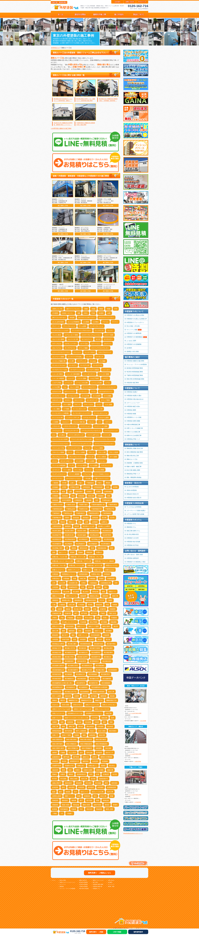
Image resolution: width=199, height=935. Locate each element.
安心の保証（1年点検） (134, 326)
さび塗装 (86, 322)
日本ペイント (82, 635)
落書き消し (81, 765)
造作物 (93, 779)
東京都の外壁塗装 (83, 882)
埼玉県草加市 (108, 539)
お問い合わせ (111, 880)
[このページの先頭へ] (137, 865)
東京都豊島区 (83, 687)
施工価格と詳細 (63, 205)
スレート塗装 (74, 387)
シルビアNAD (94, 378)
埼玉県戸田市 (107, 535)
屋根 (103, 591)
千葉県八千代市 (57, 504)
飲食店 (107, 805)
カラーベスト (95, 343)
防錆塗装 (55, 800)
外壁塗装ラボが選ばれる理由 (135, 315)
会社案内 (129, 348)
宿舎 (82, 587)
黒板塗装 (99, 809)
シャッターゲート (89, 374)
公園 (70, 491)
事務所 (108, 483)
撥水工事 (55, 631)
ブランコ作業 (80, 452)
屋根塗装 (105, 596)
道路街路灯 (68, 783)
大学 (53, 583)
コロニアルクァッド (104, 352)
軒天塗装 (63, 779)
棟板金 (54, 700)
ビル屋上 (62, 435)
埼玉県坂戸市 (56, 535)
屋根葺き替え (66, 600)
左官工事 (72, 604)
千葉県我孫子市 (96, 509)
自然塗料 (95, 761)
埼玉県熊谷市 (83, 539)
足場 (97, 774)
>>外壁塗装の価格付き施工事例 (61, 128)
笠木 (81, 752)
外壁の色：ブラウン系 (83, 561)
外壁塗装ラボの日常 (133, 538)
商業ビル (72, 522)
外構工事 (83, 578)
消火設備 (88, 722)
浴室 (62, 722)
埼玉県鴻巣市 (105, 544)
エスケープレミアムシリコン (91, 335)
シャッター (106, 370)
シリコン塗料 (81, 378)
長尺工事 (110, 792)
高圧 (81, 809)
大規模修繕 (93, 583)
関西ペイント (69, 796)
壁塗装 (72, 552)
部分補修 (98, 783)
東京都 (108, 639)
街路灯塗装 (99, 770)
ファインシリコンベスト (60, 444)
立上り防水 (72, 752)
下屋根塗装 (90, 483)
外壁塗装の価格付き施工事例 (135, 361)
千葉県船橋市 (107, 513)
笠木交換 (89, 752)
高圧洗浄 (89, 809)
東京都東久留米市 (58, 665)
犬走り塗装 (101, 731)
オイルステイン (87, 339)
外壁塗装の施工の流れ (133, 406)
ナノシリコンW (57, 417)
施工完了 (65, 635)
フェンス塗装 (98, 448)
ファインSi (106, 435)
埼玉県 (77, 526)
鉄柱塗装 (72, 787)
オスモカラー (108, 339)
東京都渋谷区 (56, 674)
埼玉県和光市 (107, 531)
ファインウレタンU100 (59, 439)
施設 (73, 635)
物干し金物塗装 (81, 731)
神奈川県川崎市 (101, 739)
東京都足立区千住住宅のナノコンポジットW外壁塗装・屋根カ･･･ (63, 99)
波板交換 (104, 718)
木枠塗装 (55, 639)
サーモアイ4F (84, 365)
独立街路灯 (112, 731)
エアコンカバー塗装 (71, 335)
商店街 (63, 522)
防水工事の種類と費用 (133, 470)
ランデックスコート (58, 474)
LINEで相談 (117, 932)
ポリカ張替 (79, 461)
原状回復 (76, 517)
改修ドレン (98, 631)
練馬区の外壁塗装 (106, 757)
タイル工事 (85, 396)
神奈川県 (102, 735)
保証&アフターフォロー (98, 880)
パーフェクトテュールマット (91, 430)
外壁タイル (86, 570)
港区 (104, 722)
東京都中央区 (98, 644)
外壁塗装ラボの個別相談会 (136, 337)
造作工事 (84, 779)
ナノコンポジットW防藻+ (60, 413)
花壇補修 (105, 761)
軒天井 (54, 779)
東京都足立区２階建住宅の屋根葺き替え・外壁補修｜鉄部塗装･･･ (108, 99)
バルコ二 (91, 422)
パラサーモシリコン (69, 426)
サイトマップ (111, 884)
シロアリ (105, 378)
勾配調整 (88, 500)
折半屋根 (104, 622)
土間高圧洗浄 (56, 526)
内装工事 (91, 496)
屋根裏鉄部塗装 (91, 600)
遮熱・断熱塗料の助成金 (134, 477)
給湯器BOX (56, 757)
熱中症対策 (68, 731)
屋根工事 (115, 596)
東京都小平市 (69, 657)
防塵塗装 (87, 796)
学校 (63, 587)
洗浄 (112, 718)
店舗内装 (103, 609)
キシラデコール (70, 348)
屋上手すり (56, 591)
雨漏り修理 (65, 805)
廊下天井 (94, 613)
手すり (79, 618)
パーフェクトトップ (111, 430)
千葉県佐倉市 (106, 500)
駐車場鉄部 (64, 809)
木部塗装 (83, 639)
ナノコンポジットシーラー (81, 413)
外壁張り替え (95, 574)
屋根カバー (112, 591)
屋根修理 (83, 596)
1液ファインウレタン (73, 309)
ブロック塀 (101, 452)
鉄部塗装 (81, 787)
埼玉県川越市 (81, 535)
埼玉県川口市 (69, 535)
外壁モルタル (109, 570)
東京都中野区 (111, 644)
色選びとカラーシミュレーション (67, 882)
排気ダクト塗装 (57, 626)
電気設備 (76, 805)
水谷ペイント (56, 718)
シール (107, 383)
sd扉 (108, 313)
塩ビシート (62, 552)
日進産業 (106, 635)
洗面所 (54, 722)
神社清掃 (108, 748)
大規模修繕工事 (106, 583)
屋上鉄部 (76, 591)
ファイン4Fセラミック (76, 435)
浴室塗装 (70, 722)
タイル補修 (107, 396)
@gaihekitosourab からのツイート (133, 833)
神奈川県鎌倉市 (87, 748)
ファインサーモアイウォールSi (81, 439)
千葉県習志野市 (94, 513)
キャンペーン (63, 884)
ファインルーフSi (58, 448)
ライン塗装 (67, 470)
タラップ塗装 (105, 400)
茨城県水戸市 (69, 765)
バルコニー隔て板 (79, 422)
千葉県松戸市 (109, 509)
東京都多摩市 (108, 652)
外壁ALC (99, 552)
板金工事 (111, 691)
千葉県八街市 (70, 504)
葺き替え (112, 765)
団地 (79, 522)
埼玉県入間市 (69, 531)
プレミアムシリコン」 (76, 457)
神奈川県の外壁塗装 (84, 888)
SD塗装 (101, 313)
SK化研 (72, 317)
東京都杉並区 (107, 661)
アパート (115, 322)
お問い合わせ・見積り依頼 (135, 554)
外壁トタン (98, 570)
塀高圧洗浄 (83, 548)
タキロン (68, 400)
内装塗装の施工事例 (133, 382)
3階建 (101, 309)
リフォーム (86, 474)
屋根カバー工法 (57, 596)
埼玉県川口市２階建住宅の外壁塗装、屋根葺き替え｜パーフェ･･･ (63, 123)
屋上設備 (66, 591)
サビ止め (93, 361)
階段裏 (74, 800)
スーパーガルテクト (89, 387)
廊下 (76, 613)
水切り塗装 (65, 705)
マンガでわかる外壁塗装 (134, 507)
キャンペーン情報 (134, 329)
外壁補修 (66, 578)
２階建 (54, 813)
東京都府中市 (95, 657)
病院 (84, 735)
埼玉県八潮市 (81, 531)
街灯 (70, 770)
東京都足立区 (56, 691)
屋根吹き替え (94, 596)
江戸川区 (95, 718)
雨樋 (97, 800)
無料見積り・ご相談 (96, 932)
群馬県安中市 (74, 761)
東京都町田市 (105, 674)
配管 (106, 783)
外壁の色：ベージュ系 (76, 565)
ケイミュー (77, 352)
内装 (73, 496)
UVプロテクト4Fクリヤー (86, 317)
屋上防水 (86, 591)
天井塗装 (55, 587)
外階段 (101, 578)
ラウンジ (88, 470)
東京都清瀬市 (112, 670)
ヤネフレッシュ (106, 465)
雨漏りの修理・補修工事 (134, 466)
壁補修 (80, 552)
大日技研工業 (73, 583)
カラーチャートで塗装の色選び (136, 510)
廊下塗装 (84, 613)
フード (70, 452)
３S (62, 813)
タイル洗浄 (96, 396)
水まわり (55, 705)
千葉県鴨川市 (56, 517)
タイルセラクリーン (105, 391)
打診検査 (83, 622)
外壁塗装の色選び (132, 392)
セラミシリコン (70, 391)
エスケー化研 (108, 335)
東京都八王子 (56, 648)
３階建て (70, 813)
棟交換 (112, 696)
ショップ (71, 378)
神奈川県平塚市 (57, 744)
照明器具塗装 (56, 731)
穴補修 (63, 752)
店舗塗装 (112, 609)
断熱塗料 (55, 635)
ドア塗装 (66, 409)
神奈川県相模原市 (101, 744)
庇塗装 (60, 609)
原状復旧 (86, 517)
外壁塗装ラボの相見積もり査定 (136, 562)
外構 (74, 578)
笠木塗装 (99, 752)
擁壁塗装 (72, 631)
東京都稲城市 (81, 678)
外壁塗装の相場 (131, 413)
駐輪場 (74, 809)
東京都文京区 (56, 661)
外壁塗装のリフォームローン (135, 322)
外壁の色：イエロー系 (59, 557)
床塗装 (87, 609)
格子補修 (94, 696)
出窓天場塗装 (66, 500)
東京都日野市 (81, 661)
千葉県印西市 (112, 504)
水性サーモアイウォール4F (61, 709)
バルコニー (65, 422)
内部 (108, 496)
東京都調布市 (70, 687)
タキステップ (56, 400)
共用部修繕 (108, 491)
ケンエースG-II (89, 352)
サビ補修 (102, 361)
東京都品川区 (56, 652)
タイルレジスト (73, 396)
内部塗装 (55, 500)
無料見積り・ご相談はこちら (99, 873)
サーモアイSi (97, 365)
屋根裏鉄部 (78, 600)
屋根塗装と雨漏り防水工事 (135, 448)
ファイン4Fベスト (93, 435)
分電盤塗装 (78, 500)
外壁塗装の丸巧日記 (133, 545)
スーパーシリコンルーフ (108, 387)
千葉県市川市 (83, 509)
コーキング (99, 356)
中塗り (100, 483)
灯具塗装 (100, 726)
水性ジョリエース (58, 713)
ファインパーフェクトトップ (81, 444)
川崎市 (110, 600)
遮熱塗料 (79, 783)
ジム (64, 387)
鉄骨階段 (100, 787)
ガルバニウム (56, 348)
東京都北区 (82, 648)
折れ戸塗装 (93, 622)
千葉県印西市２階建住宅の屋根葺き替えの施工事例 (85, 123)
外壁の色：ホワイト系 (95, 565)
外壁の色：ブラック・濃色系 (104, 561)
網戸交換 (66, 757)
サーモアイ (72, 365)
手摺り (105, 618)
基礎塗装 (68, 526)
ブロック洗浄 (113, 452)
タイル (93, 391)
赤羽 (90, 774)
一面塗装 (55, 483)
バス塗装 (55, 422)
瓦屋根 (77, 735)
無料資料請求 (138, 932)
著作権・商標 (111, 886)
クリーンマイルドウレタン (100, 348)
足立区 (115, 774)
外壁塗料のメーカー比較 (134, 417)
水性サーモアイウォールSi (82, 709)
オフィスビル (56, 343)
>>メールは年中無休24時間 (134, 713)
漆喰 (63, 726)
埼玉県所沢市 (56, 539)
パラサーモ (56, 426)
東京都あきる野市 (58, 644)
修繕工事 (55, 491)
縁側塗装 (55, 761)
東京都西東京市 (57, 687)
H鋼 (78, 313)
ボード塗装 (113, 457)
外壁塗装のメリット (68, 574)
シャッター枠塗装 (58, 378)
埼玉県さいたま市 (88, 526)
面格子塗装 (97, 805)
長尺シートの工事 (97, 792)
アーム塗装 (82, 326)
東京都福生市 (69, 678)
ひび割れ (96, 322)
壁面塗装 (89, 552)
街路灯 (77, 770)
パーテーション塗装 (100, 426)
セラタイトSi (56, 391)
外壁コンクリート (58, 570)
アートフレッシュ (69, 326)
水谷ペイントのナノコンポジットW (76, 718)
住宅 (107, 487)
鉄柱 (63, 787)
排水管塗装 (70, 626)
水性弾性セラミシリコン (94, 713)
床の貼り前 (77, 609)
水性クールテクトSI (92, 705)
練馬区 (94, 757)
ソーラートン (83, 391)
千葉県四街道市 (57, 509)
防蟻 (111, 796)
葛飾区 (103, 765)
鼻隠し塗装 (109, 809)
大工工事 (62, 583)
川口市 (102, 600)
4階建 (108, 309)
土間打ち (104, 522)
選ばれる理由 (63, 880)
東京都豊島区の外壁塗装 (99, 687)
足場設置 (106, 774)
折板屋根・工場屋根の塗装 (135, 463)
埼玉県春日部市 (70, 539)
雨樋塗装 (55, 805)
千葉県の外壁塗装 (83, 886)
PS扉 (93, 313)
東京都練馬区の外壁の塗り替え (62, 683)
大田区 (83, 583)
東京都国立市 (83, 652)
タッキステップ (92, 400)
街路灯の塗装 (88, 770)
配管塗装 (114, 783)
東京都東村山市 (87, 665)
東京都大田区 (56, 657)
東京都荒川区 (93, 683)
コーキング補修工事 (58, 361)
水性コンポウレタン (108, 705)
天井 (116, 583)
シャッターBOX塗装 (73, 374)
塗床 (111, 548)
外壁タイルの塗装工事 (133, 432)
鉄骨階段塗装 (111, 787)
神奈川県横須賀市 (86, 744)
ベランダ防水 (101, 457)
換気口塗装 (106, 626)
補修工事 (110, 770)
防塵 (78, 796)
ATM (115, 309)
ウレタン (110, 330)
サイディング (81, 361)
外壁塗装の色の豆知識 (133, 541)
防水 (95, 796)
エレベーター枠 (73, 339)
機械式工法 (99, 700)
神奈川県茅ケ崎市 (58, 748)
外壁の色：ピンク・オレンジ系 (62, 561)
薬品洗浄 (55, 770)
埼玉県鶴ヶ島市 (57, 548)
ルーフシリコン (57, 478)
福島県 (54, 752)
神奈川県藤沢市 (73, 748)
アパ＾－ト (56, 326)
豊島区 (71, 774)
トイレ (99, 404)
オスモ (98, 339)
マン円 (71, 465)
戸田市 (54, 618)
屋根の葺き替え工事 (133, 455)
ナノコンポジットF (79, 409)
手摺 (97, 618)
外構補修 (92, 578)
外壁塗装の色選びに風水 (134, 395)
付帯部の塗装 (74, 487)
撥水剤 (116, 626)
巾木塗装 (81, 604)
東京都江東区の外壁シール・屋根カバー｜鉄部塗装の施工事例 (85, 99)
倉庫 (63, 491)
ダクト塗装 (67, 404)
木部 (74, 639)
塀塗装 (74, 548)
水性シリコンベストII (102, 709)
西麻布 (54, 774)
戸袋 (62, 618)
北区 (96, 500)
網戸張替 (76, 757)
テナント (77, 404)
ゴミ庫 (71, 361)
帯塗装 (90, 604)
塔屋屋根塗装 (102, 548)
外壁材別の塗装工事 (97, 886)
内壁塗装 (65, 496)
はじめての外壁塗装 (133, 486)
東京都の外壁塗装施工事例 (135, 368)
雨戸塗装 (89, 800)
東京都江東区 (100, 670)
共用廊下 (89, 491)
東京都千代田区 (95, 648)
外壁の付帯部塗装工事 (133, 424)
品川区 (54, 522)
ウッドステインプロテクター (81, 330)
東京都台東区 (108, 648)
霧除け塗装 (86, 805)
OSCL (86, 313)
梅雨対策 (103, 696)
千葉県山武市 (70, 509)
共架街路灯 (79, 491)
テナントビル (88, 404)
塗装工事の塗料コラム (133, 531)
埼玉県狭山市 (95, 539)
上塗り (72, 483)
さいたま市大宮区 (58, 322)
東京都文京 (107, 657)
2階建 (93, 309)
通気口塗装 (73, 779)
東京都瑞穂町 (93, 674)
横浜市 (63, 700)
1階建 (86, 309)
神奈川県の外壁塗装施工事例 (135, 379)
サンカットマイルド (58, 365)
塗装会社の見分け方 (133, 494)
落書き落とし (93, 765)
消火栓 (79, 722)
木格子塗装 (65, 639)
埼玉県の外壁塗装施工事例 (135, 372)
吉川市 (112, 517)
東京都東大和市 (73, 665)
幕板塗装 (99, 604)
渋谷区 (97, 722)
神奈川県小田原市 (86, 739)
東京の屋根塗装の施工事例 (135, 452)
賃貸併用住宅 (81, 774)
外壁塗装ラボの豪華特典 (134, 333)
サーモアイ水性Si (93, 370)
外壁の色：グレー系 (95, 557)
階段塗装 (65, 800)
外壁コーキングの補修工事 (135, 428)
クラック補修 (83, 348)
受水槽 (104, 517)
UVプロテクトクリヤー (106, 317)
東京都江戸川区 (87, 670)
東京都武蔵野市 (73, 670)
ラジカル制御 (99, 470)
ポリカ (54, 461)
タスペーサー (79, 400)
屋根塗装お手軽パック (133, 474)
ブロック (91, 452)
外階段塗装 (111, 578)
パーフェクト (56, 430)
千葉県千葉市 (83, 504)
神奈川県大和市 (71, 739)
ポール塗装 (90, 461)
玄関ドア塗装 (66, 735)
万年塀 (64, 483)
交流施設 (55, 487)
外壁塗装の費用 (131, 410)
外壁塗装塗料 (83, 574)
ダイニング (56, 404)
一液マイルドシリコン (101, 478)
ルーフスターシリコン (73, 478)
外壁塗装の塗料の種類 (133, 421)
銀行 (60, 792)
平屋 (107, 604)
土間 (86, 522)
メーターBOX (81, 465)
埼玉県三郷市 (56, 531)
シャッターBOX (57, 374)
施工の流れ (95, 882)
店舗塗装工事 (56, 613)
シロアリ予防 (56, 383)
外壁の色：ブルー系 (58, 565)
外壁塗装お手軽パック (133, 439)
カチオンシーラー (70, 343)
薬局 (63, 770)
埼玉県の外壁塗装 (83, 884)
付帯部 (64, 487)
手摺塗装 (114, 618)
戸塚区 (103, 613)
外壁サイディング (73, 570)
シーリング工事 (96, 383)
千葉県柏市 (56, 513)
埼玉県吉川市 (94, 531)
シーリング (68, 383)
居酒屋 (98, 587)
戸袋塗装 (70, 618)
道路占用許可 (56, 783)
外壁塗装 (55, 574)
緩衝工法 (86, 757)
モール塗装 (93, 465)
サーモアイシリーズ (77, 370)
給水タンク (109, 752)
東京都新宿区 (69, 661)
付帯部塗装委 (98, 487)
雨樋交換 (106, 800)
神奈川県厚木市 (57, 739)
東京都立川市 (94, 678)
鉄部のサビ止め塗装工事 (134, 435)
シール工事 (56, 387)
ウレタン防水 (56, 335)
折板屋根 (113, 622)
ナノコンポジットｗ (100, 413)
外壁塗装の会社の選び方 (134, 497)
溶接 (111, 722)
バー (99, 422)
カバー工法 (84, 343)
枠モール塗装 (56, 696)
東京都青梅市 (84, 691)
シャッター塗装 (104, 374)
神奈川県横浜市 (71, 744)
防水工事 (103, 796)
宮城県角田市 (73, 587)
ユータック (56, 470)
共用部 (98, 491)
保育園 (115, 487)
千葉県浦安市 (80, 513)
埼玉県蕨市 (68, 544)
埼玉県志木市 (94, 535)
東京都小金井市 (82, 657)
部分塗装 (88, 783)
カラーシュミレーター (133, 403)
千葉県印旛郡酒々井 (97, 504)
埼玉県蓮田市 (56, 544)
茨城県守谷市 (56, 765)
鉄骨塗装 (91, 787)
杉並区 (91, 639)
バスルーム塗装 (104, 417)
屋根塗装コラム (131, 527)
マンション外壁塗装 (58, 465)
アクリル (105, 322)
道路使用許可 (103, 779)
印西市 (67, 517)
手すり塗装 (88, 618)
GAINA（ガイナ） (68, 313)
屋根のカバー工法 (132, 459)
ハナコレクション (89, 417)
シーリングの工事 (82, 383)
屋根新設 (55, 600)
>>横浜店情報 (137, 761)
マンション (101, 461)
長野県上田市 (56, 796)
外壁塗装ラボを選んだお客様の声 (137, 319)
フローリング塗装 (58, 452)
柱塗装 (77, 696)
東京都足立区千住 (70, 691)
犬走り (92, 731)
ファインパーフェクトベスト (104, 444)
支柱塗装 (88, 631)
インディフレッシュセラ (60, 330)
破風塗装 (92, 735)
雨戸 (81, 800)
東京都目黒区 (56, 678)
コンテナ (89, 356)
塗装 (53, 552)
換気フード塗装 (94, 626)
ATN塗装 (55, 313)
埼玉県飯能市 (93, 544)
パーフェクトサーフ (71, 430)
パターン (108, 422)
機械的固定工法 (111, 700)
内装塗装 (81, 496)
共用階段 (55, 496)
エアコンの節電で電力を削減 (135, 514)
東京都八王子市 (70, 648)
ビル (53, 435)
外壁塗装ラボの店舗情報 (134, 344)
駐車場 (54, 809)
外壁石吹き (56, 578)
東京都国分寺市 (70, 652)
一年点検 (87, 478)
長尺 (75, 792)
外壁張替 (107, 574)
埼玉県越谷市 (80, 544)
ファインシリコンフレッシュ (104, 439)
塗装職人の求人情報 (133, 351)
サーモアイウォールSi (59, 370)
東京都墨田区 (95, 652)
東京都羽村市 (80, 683)
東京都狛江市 (80, 674)
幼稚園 (115, 604)
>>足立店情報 (143, 720)
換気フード (81, 626)
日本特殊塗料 (95, 635)
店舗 (94, 609)
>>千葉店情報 (137, 802)
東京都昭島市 (94, 661)
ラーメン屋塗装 (74, 474)
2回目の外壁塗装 (132, 490)
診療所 (63, 774)
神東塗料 (99, 748)
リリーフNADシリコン (101, 474)
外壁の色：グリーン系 (78, 557)
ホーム (53, 880)
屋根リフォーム (71, 596)
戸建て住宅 (112, 613)
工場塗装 (62, 604)
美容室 (64, 761)
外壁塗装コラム (131, 523)
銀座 (53, 792)
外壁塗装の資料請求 (133, 558)
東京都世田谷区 (85, 644)
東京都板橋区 (100, 665)
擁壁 (63, 631)
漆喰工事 (72, 726)
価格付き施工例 (83, 880)
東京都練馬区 (107, 678)
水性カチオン (77, 705)
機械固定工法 (73, 700)
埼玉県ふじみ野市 (104, 526)
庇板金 (68, 609)
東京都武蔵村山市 (58, 670)
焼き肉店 (110, 726)
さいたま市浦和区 (73, 322)
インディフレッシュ (96, 326)
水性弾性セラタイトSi (75, 713)
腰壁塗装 (86, 761)
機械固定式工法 (86, 700)
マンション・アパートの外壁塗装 (137, 364)
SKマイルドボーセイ (59, 317)
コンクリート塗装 (58, 356)
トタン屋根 (56, 409)
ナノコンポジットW (95, 409)
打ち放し (55, 622)
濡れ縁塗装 (90, 726)
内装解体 (100, 496)
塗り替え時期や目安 (133, 534)
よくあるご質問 (131, 340)
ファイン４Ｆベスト (74, 448)
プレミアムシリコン (58, 457)
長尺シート (84, 792)
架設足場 (68, 696)
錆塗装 (68, 792)
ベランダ (90, 457)
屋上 (105, 587)
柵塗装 (85, 696)
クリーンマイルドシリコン (61, 352)
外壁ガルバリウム (112, 565)
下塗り (80, 483)
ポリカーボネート (66, 461)
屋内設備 (95, 591)
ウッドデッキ (99, 330)
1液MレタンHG (57, 309)
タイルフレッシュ (58, 396)
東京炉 (100, 639)
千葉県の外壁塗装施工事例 (135, 375)
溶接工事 (55, 726)
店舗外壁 (68, 613)
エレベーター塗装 (58, 339)
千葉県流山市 (67, 513)
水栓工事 (109, 713)
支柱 (79, 631)
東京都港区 (68, 674)
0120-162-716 (138, 6)
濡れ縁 (80, 726)
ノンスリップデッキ (72, 417)
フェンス (87, 448)
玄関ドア (55, 735)
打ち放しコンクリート (69, 622)
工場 (53, 604)
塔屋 (92, 548)
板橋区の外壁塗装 (98, 691)
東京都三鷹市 (72, 644)
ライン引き (78, 470)
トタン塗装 (108, 404)
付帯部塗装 (86, 487)
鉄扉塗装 (55, 787)
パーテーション (85, 426)
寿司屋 (90, 587)
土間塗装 (95, 522)
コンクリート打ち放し (75, 356)
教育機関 (109, 631)
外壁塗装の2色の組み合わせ (135, 399)
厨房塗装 (95, 517)
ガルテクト (107, 343)
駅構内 (115, 805)
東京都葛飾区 (106, 683)
